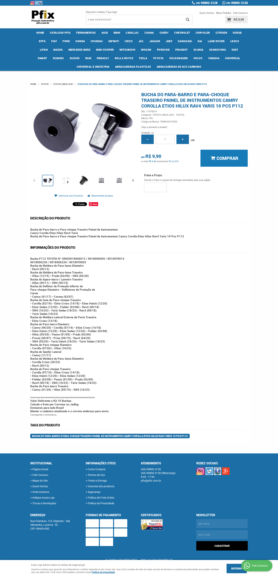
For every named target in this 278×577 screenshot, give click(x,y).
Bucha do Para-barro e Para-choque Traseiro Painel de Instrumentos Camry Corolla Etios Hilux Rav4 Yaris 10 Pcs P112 (110, 436)
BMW (117, 32)
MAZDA (58, 49)
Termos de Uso (96, 475)
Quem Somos (207, 13)
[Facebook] (40, 3)
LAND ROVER (216, 41)
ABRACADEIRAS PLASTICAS (133, 66)
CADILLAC (132, 32)
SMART (42, 58)
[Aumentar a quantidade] (182, 139)
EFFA (42, 41)
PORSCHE (163, 49)
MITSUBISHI (127, 49)
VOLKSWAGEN (178, 58)
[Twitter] (37, 3)
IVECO (129, 41)
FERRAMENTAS (86, 32)
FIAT (54, 41)
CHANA (149, 32)
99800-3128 (206, 3)
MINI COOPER (105, 49)
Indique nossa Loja (43, 497)
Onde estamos (40, 492)
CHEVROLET (182, 32)
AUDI (105, 32)
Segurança (94, 492)
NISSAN (146, 49)
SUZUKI (75, 58)
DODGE (237, 32)
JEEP (169, 41)
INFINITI (113, 41)
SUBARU (58, 58)
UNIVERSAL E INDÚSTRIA (93, 66)
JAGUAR (154, 41)
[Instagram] (32, 3)
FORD (66, 41)
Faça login (111, 12)
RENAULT (103, 58)
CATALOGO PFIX (60, 32)
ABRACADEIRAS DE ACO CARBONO (179, 66)
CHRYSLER (203, 32)
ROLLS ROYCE (124, 58)
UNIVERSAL (232, 58)
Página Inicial (40, 469)
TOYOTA (158, 58)
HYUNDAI (97, 41)
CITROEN (221, 32)
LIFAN (44, 49)
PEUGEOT (181, 49)
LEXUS (234, 41)
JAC (141, 41)
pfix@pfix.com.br (151, 480)
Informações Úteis (101, 463)
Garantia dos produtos (101, 486)
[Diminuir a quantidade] (147, 139)
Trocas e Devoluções (44, 503)
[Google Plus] (226, 471)
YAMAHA (213, 58)
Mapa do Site (40, 480)
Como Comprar (97, 469)
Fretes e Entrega (97, 480)
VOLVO (198, 58)
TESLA (143, 58)
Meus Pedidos (223, 13)
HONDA (80, 41)
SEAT (234, 49)
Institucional (41, 463)
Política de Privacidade (101, 503)
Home (40, 32)
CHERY (164, 32)
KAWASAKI (185, 41)
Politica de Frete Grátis (101, 497)
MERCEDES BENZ (79, 49)
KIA (200, 41)
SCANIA (198, 49)
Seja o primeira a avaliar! (154, 127)
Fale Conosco (240, 13)
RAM (88, 58)
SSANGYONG (217, 49)
